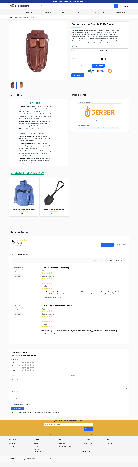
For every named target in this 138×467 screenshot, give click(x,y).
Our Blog (109, 444)
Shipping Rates (38, 449)
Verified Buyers (92, 260)
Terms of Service (52, 412)
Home (10, 17)
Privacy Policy (62, 444)
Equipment (30, 12)
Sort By (112, 260)
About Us (12, 444)
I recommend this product (22, 405)
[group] (76, 28)
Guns (64, 12)
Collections (120, 12)
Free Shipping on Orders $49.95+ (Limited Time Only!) (68, 1)
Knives (81, 128)
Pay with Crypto (87, 451)
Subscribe (88, 429)
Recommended (104, 260)
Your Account (37, 451)
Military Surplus (99, 12)
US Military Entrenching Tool (54, 209)
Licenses (84, 446)
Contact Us (36, 444)
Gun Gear (79, 12)
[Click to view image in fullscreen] (38, 50)
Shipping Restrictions (64, 446)
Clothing (48, 12)
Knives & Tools (91, 128)
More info (20, 246)
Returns (35, 446)
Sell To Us (12, 446)
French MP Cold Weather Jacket (24, 209)
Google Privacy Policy (39, 412)
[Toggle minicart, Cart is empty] (127, 6)
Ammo (13, 12)
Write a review (107, 245)
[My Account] (125, 6)
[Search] (116, 6)
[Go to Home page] (20, 5)
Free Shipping (86, 449)
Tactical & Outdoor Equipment (107, 128)
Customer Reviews (87, 444)
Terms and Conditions (64, 450)
